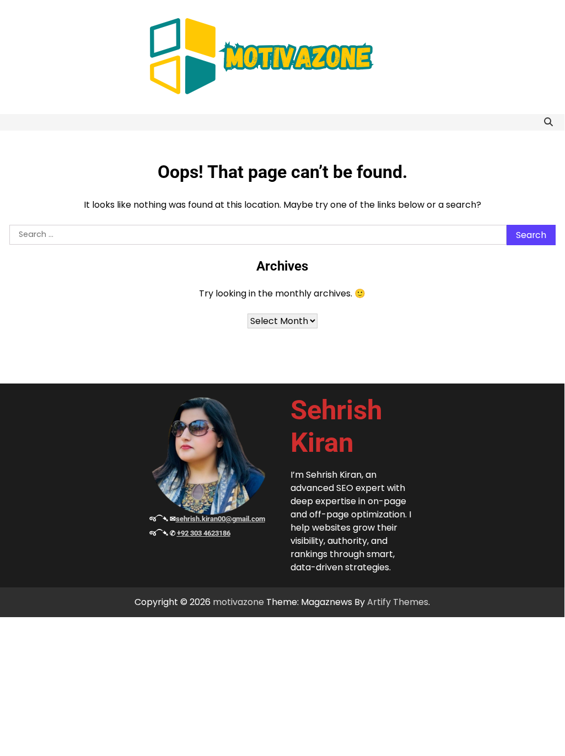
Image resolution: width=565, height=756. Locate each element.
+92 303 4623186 (203, 533)
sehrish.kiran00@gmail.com (220, 519)
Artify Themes (397, 602)
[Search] (548, 122)
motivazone (238, 602)
